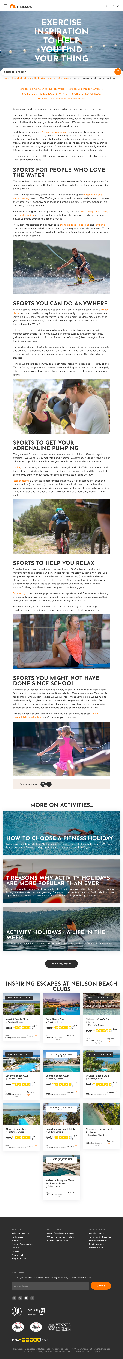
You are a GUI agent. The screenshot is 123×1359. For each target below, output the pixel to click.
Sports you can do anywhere (86, 89)
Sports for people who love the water (42, 89)
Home (6, 78)
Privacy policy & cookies (100, 1237)
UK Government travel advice (60, 1237)
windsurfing (101, 211)
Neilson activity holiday (55, 132)
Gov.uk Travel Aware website (60, 1233)
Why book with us (20, 1233)
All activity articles (61, 963)
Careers (15, 1251)
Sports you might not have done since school (61, 98)
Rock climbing (21, 480)
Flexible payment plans (58, 1240)
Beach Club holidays (21, 78)
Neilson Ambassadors (22, 1244)
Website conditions (98, 1233)
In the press (17, 1237)
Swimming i (19, 593)
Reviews (16, 1247)
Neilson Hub (18, 1255)
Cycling (17, 467)
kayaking (100, 224)
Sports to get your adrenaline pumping (45, 94)
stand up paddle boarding (74, 224)
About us (16, 1240)
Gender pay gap (96, 1244)
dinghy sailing (26, 215)
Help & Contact (19, 1258)
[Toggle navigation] (5, 6)
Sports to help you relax (86, 94)
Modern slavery (96, 1247)
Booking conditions (98, 1240)
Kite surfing (87, 211)
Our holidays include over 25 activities (51, 78)
